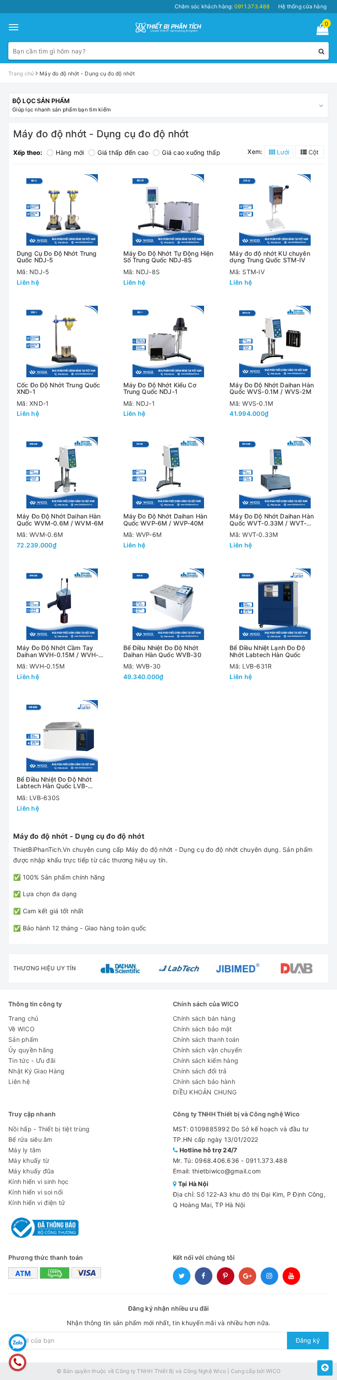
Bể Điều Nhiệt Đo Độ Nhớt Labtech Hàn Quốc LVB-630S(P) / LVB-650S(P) (54, 783)
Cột (313, 152)
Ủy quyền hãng (31, 1050)
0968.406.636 (217, 1160)
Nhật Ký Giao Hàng (36, 1071)
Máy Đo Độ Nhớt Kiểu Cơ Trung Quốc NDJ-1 (160, 388)
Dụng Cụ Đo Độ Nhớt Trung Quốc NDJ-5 (57, 257)
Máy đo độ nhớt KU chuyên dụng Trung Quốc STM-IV (269, 257)
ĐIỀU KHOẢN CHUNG (205, 1092)
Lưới (282, 152)
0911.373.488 (266, 1160)
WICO (273, 1371)
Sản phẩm (23, 1039)
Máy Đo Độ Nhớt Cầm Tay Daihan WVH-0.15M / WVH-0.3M (57, 651)
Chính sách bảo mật (202, 1029)
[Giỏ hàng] (319, 31)
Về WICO (21, 1029)
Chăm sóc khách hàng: (222, 6)
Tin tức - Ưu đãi (31, 1060)
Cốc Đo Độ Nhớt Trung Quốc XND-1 (58, 388)
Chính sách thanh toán (206, 1039)
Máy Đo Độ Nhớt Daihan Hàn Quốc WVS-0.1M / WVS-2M (271, 388)
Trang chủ (23, 1018)
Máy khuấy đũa (31, 1171)
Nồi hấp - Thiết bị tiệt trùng (49, 1129)
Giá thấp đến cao (122, 152)
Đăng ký (308, 1340)
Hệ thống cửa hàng (302, 6)
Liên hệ (19, 1081)
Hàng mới (70, 152)
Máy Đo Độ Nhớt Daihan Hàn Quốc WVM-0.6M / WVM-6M (60, 519)
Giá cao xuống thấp (191, 152)
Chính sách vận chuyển (207, 1050)
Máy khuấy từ (28, 1160)
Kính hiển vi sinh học (38, 1181)
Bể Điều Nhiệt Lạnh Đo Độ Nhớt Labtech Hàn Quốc (267, 651)
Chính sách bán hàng (204, 1018)
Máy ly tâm (24, 1150)
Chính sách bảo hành (204, 1081)
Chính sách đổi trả (200, 1071)
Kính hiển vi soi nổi (35, 1192)
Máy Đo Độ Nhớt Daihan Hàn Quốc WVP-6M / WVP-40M (165, 519)
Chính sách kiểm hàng (205, 1060)
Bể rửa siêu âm (30, 1139)
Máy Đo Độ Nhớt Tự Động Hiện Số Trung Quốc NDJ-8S (168, 257)
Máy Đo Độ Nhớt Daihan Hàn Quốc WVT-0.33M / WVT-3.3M (271, 519)
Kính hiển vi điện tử (36, 1202)
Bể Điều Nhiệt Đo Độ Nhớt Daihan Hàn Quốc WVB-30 (162, 651)
